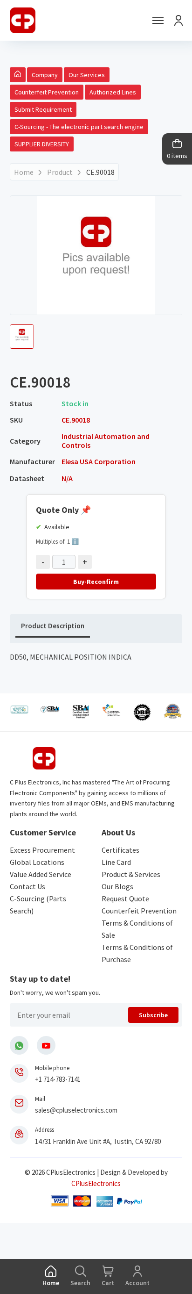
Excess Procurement (42, 850)
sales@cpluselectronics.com (76, 1110)
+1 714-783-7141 (58, 1079)
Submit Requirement (43, 109)
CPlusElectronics (96, 1183)
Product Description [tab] (52, 625)
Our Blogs (117, 886)
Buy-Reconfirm (96, 581)
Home (24, 172)
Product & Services (131, 874)
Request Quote (125, 898)
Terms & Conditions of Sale (137, 929)
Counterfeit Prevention (46, 92)
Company (45, 75)
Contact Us (27, 886)
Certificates (120, 850)
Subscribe (153, 1015)
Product (60, 172)
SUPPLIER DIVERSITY (41, 144)
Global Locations (37, 862)
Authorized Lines (112, 92)
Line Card (116, 862)
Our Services (87, 75)
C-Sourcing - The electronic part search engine (79, 126)
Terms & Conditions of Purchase (137, 953)
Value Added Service (40, 874)
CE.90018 (100, 172)
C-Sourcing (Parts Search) (38, 904)
